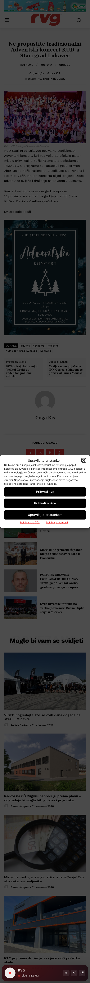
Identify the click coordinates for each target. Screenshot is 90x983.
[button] (84, 460)
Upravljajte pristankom (45, 515)
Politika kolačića (30, 522)
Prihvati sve (45, 492)
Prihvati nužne (45, 503)
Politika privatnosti (57, 522)
